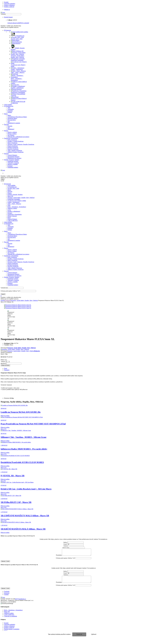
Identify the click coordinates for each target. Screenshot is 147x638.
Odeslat (3, 561)
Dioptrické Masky (12, 118)
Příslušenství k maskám (13, 123)
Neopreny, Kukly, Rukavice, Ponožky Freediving (20, 144)
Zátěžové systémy (12, 208)
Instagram (6, 593)
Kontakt (6, 2)
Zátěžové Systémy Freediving (15, 152)
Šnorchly (6, 124)
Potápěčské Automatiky (13, 199)
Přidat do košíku (5, 365)
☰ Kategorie (7, 30)
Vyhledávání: (4, 288)
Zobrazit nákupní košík (13, 23)
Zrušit (8, 561)
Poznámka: (59, 555)
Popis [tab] (5, 368)
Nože (8, 205)
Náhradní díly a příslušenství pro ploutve (18, 136)
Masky (6, 114)
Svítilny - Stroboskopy (13, 202)
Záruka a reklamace (9, 5)
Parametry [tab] (7, 370)
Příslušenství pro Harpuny (14, 158)
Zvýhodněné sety (8, 106)
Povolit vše (79, 634)
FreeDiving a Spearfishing (11, 138)
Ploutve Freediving (12, 146)
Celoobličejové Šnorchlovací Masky (17, 117)
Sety (8, 121)
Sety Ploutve (10, 135)
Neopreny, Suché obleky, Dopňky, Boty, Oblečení (20, 197)
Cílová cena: (65, 547)
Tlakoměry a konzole (13, 162)
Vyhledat (3, 14)
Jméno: (65, 542)
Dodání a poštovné (9, 6)
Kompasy (10, 166)
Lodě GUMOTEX (12, 220)
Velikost (3, 361)
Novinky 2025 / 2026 (13, 188)
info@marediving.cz (20, 599)
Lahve (9, 210)
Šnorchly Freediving (12, 149)
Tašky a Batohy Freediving (14, 150)
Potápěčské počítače (12, 161)
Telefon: (65, 546)
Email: (66, 544)
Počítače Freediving (12, 147)
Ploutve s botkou (12, 133)
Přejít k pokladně (24, 23)
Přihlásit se (7, 9)
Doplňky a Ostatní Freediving (15, 141)
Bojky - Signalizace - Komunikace (16, 207)
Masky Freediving (12, 143)
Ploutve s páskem (12, 132)
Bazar (9, 217)
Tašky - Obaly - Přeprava (14, 203)
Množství (3, 363)
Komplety (10, 110)
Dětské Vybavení (12, 216)
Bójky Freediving (12, 140)
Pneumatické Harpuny (13, 156)
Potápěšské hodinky (12, 167)
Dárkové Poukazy (12, 219)
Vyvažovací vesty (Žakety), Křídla (16, 200)
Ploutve (6, 130)
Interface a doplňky (12, 164)
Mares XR (10, 196)
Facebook (6, 591)
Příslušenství (10, 129)
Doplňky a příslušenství (13, 211)
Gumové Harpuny (12, 155)
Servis (5, 630)
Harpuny (6, 153)
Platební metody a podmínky (11, 629)
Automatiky (10, 109)
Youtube (6, 594)
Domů (2, 300)
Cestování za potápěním (10, 616)
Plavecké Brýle (11, 120)
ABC (8, 107)
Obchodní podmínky (9, 3)
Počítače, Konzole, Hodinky (11, 159)
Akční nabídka (8, 104)
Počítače (9, 112)
